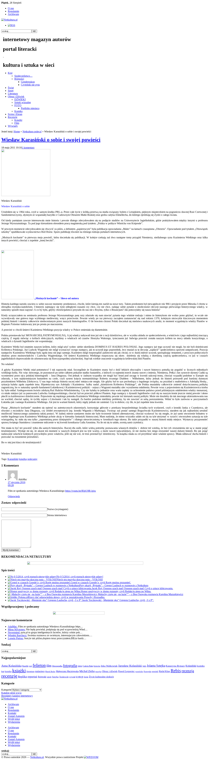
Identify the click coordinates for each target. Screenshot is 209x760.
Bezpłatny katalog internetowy (17, 695)
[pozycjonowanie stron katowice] (104, 753)
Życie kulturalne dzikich (101, 676)
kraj (2, 671)
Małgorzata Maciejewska (67, 671)
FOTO (17, 105)
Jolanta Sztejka (156, 665)
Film (16, 123)
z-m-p (79, 676)
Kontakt (12, 713)
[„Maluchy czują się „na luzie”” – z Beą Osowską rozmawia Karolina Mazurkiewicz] (52, 594)
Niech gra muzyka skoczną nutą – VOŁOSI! (80, 579)
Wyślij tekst (14, 719)
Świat (11, 87)
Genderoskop (28, 81)
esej (30, 666)
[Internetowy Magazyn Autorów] (9, 19)
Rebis (176, 670)
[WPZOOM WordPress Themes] (91, 757)
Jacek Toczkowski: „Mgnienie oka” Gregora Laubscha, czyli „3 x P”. (118, 600)
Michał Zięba (87, 671)
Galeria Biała (88, 666)
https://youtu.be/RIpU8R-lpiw (80, 490)
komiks (201, 665)
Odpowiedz (14, 496)
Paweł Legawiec (126, 671)
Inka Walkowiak (109, 665)
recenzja (188, 671)
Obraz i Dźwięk (16, 96)
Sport (10, 90)
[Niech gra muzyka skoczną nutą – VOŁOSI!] (32, 579)
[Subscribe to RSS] (11, 25)
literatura (30, 671)
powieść (155, 671)
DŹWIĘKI (20, 99)
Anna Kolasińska (11, 665)
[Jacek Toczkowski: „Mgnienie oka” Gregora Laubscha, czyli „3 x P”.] (45, 600)
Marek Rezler (50, 671)
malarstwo (40, 671)
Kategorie (6, 689)
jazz (144, 666)
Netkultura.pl (37, 757)
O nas (11, 8)
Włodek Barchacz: (17, 635)
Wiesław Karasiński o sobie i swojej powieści (50, 140)
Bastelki (25, 666)
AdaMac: (12, 626)
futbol (80, 666)
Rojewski (42, 676)
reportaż (32, 676)
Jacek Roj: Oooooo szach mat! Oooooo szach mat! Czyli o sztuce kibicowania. (132, 588)
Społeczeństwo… (23, 75)
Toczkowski (64, 677)
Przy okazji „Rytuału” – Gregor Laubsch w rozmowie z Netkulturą (113, 585)
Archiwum (13, 14)
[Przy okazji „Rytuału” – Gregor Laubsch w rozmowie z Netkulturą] (43, 585)
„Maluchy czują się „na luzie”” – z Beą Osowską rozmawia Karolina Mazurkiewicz (140, 594)
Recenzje (12, 117)
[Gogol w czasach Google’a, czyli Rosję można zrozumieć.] (39, 582)
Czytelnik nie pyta (30, 84)
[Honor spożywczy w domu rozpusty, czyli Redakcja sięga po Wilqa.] (44, 591)
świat (86, 677)
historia (97, 666)
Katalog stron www (11, 692)
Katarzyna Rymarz (175, 666)
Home (17, 131)
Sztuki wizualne (22, 102)
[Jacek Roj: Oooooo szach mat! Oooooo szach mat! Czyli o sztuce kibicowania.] (50, 588)
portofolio (139, 671)
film (48, 665)
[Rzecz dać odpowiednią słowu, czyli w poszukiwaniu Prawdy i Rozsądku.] (18, 597)
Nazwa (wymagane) (57, 509)
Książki (18, 120)
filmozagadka (57, 666)
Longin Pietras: (16, 638)
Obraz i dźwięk (110, 671)
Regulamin (13, 11)
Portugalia (147, 671)
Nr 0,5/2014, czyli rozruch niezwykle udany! (80, 576)
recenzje (9, 675)
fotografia (70, 666)
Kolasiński (190, 665)
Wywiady (13, 126)
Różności (19, 78)
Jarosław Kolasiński (130, 665)
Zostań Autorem (16, 716)
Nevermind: (14, 632)
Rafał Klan (164, 671)
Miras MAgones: (16, 629)
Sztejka (55, 677)
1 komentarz (28, 147)
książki (19, 670)
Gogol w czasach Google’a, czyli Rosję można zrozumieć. (101, 582)
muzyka (98, 671)
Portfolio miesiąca (30, 108)
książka (23, 459)
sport (49, 677)
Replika (22, 676)
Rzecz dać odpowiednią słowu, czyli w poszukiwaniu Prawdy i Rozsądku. (66, 597)
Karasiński (13, 459)
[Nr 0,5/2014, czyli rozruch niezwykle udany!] (32, 576)
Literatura (13, 93)
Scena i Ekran (15, 114)
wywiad (72, 677)
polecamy (32, 459)
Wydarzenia (14, 722)
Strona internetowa (57, 515)
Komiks (18, 111)
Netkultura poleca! (32, 131)
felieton (39, 665)
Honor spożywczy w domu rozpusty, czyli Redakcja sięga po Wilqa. (116, 591)
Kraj (10, 73)
